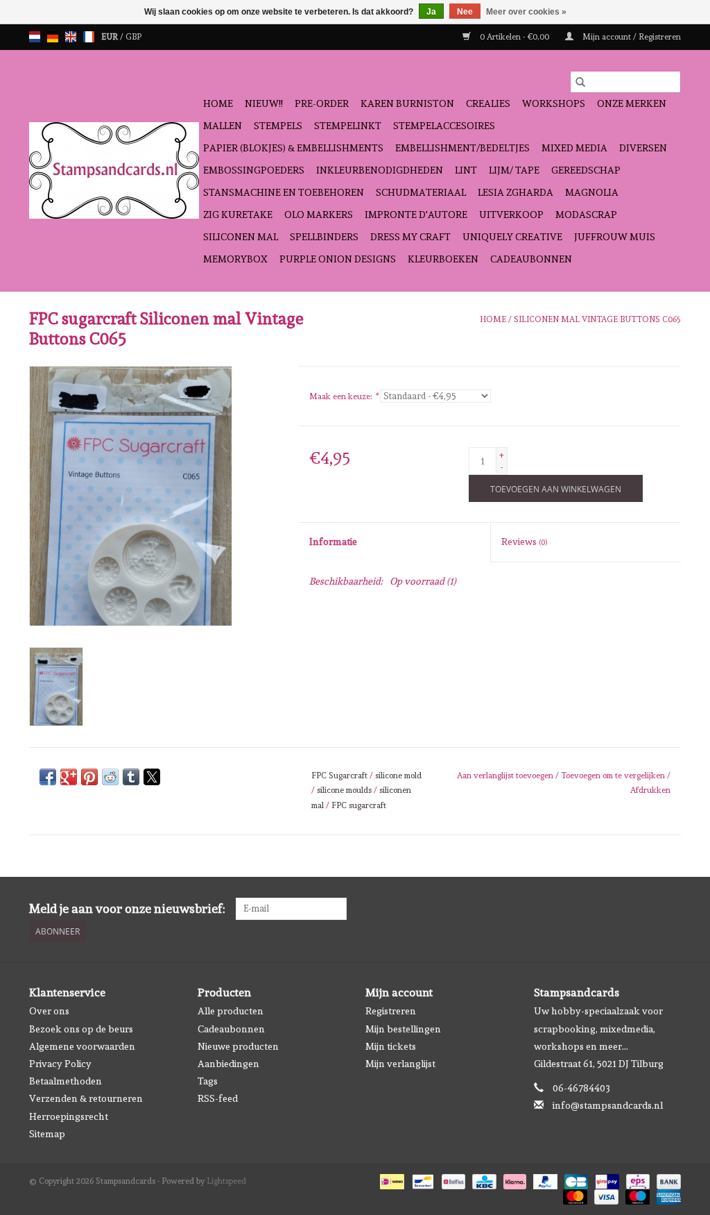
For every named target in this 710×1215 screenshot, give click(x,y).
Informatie (333, 541)
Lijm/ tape (514, 170)
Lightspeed (226, 1181)
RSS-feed (218, 1098)
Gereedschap (586, 170)
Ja (431, 12)
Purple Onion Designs (337, 259)
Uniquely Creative (512, 236)
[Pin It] (89, 777)
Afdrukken (650, 790)
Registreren (390, 1010)
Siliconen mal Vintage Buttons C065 (597, 319)
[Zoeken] (580, 82)
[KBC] (482, 1179)
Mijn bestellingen (403, 1028)
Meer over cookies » (526, 12)
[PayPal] (544, 1179)
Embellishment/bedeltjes (462, 147)
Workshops (553, 103)
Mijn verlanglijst (400, 1063)
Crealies (488, 103)
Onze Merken (631, 103)
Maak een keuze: (343, 396)
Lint (466, 170)
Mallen (222, 125)
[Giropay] (605, 1179)
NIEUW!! (264, 103)
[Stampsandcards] (114, 170)
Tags (208, 1081)
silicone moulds (344, 790)
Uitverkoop (511, 214)
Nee (465, 12)
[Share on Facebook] (48, 777)
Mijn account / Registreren (630, 37)
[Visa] (605, 1195)
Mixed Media (574, 147)
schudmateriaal (421, 192)
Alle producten (230, 1010)
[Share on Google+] (68, 777)
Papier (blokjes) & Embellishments (293, 147)
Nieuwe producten (238, 1046)
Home (218, 103)
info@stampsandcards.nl (608, 1105)
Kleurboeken (443, 259)
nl (34, 36)
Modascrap (586, 214)
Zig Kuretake (237, 214)
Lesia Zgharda (515, 192)
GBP (133, 37)
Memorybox (235, 259)
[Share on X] (152, 777)
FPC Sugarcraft (339, 775)
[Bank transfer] (666, 1179)
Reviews (524, 541)
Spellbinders (324, 236)
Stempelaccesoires (444, 125)
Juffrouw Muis (614, 236)
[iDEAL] (390, 1179)
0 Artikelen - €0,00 (514, 37)
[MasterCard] (573, 1195)
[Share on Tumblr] (131, 777)
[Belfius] (452, 1179)
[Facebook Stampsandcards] (645, 909)
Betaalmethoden (65, 1081)
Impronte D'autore (416, 214)
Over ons (49, 1010)
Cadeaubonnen (531, 259)
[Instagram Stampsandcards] (670, 909)
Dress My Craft (410, 236)
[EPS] (636, 1179)
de (52, 36)
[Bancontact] (421, 1179)
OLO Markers (318, 214)
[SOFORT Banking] (513, 1179)
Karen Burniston (407, 103)
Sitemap (47, 1133)
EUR (110, 37)
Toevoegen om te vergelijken (614, 775)
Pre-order (322, 103)
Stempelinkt (347, 125)
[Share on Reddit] (110, 777)
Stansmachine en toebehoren (283, 192)
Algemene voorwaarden (82, 1046)
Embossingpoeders (253, 170)
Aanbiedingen (228, 1063)
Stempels (278, 125)
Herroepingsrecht (68, 1116)
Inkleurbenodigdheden (379, 170)
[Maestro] (636, 1195)
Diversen (643, 147)
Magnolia (591, 192)
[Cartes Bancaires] (575, 1179)
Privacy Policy (60, 1063)
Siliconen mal (240, 236)
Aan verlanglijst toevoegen (506, 775)
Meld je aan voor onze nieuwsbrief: (127, 908)
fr (88, 36)
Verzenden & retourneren (86, 1098)
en (70, 36)
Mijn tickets (390, 1046)
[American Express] (666, 1195)
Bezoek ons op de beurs (81, 1028)
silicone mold (398, 775)
